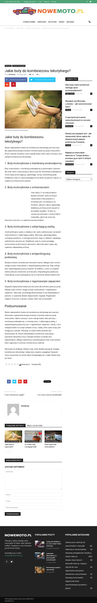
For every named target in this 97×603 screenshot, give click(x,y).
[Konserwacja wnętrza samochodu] (39, 569)
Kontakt (54, 1)
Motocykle (52, 22)
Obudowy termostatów (74, 578)
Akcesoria (70, 22)
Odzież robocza (71, 556)
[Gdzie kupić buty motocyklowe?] (53, 436)
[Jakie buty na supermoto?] (13, 436)
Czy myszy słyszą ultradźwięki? (49, 395)
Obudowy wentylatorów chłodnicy (78, 553)
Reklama (46, 1)
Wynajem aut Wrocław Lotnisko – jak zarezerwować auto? (78, 104)
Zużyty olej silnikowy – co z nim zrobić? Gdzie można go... (53, 544)
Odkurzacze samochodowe (75, 549)
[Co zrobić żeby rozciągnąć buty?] (33, 436)
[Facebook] (87, 1)
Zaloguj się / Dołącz (30, 1)
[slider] (12, 364)
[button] (89, 22)
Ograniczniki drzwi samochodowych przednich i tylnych (76, 584)
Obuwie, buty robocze (73, 560)
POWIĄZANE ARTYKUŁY (15, 426)
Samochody (41, 22)
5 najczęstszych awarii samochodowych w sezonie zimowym (77, 120)
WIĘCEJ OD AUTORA (34, 426)
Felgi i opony (70, 93)
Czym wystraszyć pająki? (14, 395)
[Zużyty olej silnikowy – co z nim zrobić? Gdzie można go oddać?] (39, 544)
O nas (40, 1)
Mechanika (69, 126)
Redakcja (12, 74)
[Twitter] (90, 1)
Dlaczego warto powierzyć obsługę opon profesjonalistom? (77, 88)
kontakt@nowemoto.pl (13, 555)
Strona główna (29, 22)
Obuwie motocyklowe (19, 66)
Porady (61, 22)
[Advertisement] (48, 47)
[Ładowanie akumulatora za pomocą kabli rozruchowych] (39, 555)
